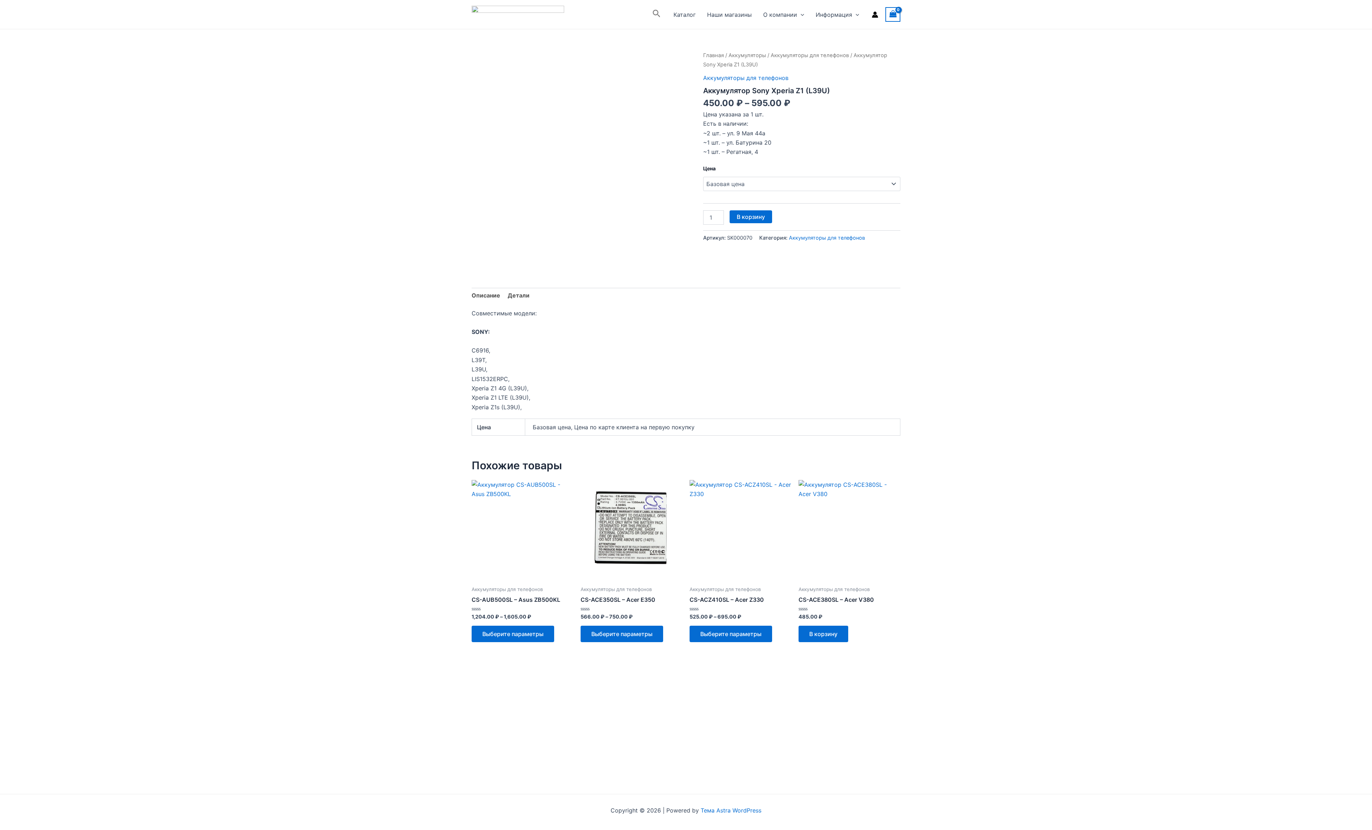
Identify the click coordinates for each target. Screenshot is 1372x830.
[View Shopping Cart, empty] (892, 14)
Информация (834, 14)
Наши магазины (729, 14)
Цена (709, 168)
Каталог (684, 14)
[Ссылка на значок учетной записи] (875, 14)
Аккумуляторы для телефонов (810, 55)
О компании (780, 14)
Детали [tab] (519, 295)
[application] (800, 14)
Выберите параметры (512, 634)
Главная (713, 55)
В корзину (751, 216)
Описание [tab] (486, 295)
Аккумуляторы (747, 55)
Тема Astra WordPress (731, 810)
